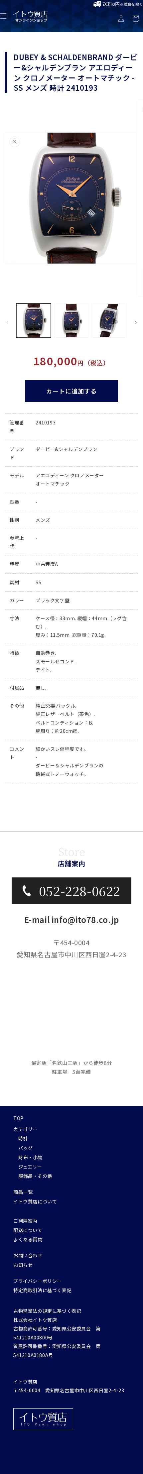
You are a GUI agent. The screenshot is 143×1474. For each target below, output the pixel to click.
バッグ (25, 1148)
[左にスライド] (7, 322)
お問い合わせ (28, 1255)
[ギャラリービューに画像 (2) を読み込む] (71, 320)
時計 (23, 1138)
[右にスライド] (135, 322)
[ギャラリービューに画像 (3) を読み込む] (109, 320)
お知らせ (23, 1265)
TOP (18, 1118)
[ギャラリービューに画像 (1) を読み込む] (33, 320)
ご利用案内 (25, 1221)
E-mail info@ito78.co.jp (71, 919)
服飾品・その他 (35, 1176)
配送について (28, 1230)
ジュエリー (30, 1167)
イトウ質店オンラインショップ (79, 1468)
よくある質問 (28, 1239)
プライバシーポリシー (37, 1281)
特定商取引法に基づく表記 (42, 1290)
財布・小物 (30, 1157)
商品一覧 (23, 1192)
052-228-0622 (79, 890)
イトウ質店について (35, 1201)
